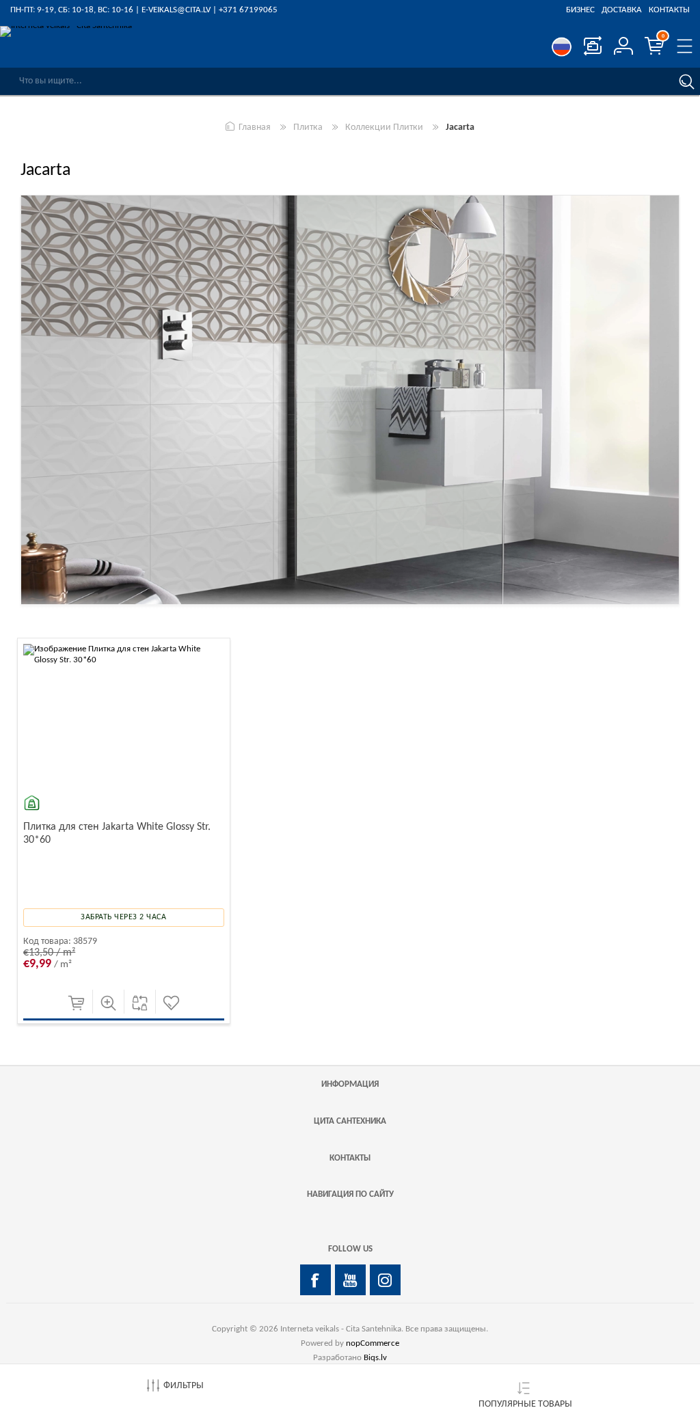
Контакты (669, 9)
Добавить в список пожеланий (171, 1003)
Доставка (622, 9)
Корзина (663, 36)
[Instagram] (385, 1279)
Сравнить (140, 1003)
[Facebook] (315, 1279)
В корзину (76, 1003)
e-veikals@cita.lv (176, 9)
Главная (255, 127)
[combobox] (336, 81)
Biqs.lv (375, 1357)
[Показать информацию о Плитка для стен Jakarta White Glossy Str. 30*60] (123, 744)
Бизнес (580, 9)
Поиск (686, 81)
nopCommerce (372, 1343)
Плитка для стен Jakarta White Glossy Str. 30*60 (117, 833)
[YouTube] (350, 1279)
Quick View (108, 1003)
